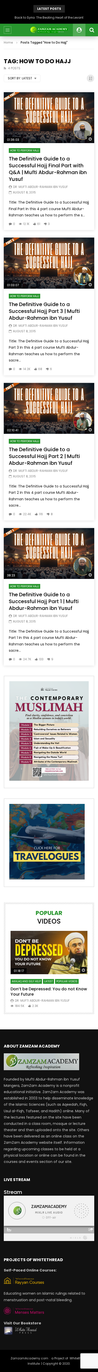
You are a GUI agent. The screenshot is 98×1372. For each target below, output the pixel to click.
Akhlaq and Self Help (26, 981)
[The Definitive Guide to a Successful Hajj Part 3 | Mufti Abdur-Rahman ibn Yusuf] (49, 263)
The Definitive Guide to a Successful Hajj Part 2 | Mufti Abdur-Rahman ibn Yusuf (44, 456)
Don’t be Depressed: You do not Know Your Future (49, 991)
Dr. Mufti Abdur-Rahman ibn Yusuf (40, 187)
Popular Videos (66, 981)
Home (8, 42)
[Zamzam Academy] (49, 30)
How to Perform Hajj (24, 150)
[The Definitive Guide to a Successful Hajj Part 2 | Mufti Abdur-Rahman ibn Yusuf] (49, 408)
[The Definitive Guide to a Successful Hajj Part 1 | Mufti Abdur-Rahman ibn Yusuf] (49, 553)
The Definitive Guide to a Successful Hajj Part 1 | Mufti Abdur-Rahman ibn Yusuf (44, 601)
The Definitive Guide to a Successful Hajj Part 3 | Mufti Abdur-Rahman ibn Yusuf (44, 311)
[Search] (91, 30)
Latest (48, 981)
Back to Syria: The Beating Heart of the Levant (49, 17)
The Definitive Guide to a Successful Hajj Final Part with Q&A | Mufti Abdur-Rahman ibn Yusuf (48, 169)
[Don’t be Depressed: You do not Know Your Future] (49, 952)
